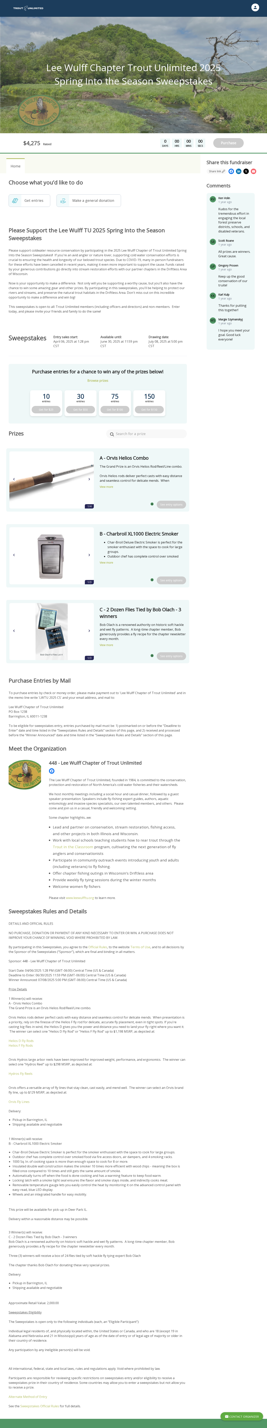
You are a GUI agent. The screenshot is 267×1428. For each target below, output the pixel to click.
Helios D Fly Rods (21, 1041)
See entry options (171, 504)
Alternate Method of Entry (28, 1397)
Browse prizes (97, 380)
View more (106, 487)
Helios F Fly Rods (21, 1045)
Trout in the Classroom (73, 846)
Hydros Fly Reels (20, 1073)
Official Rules (97, 947)
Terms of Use (140, 947)
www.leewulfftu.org (80, 898)
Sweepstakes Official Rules (39, 1406)
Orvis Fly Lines (19, 1102)
